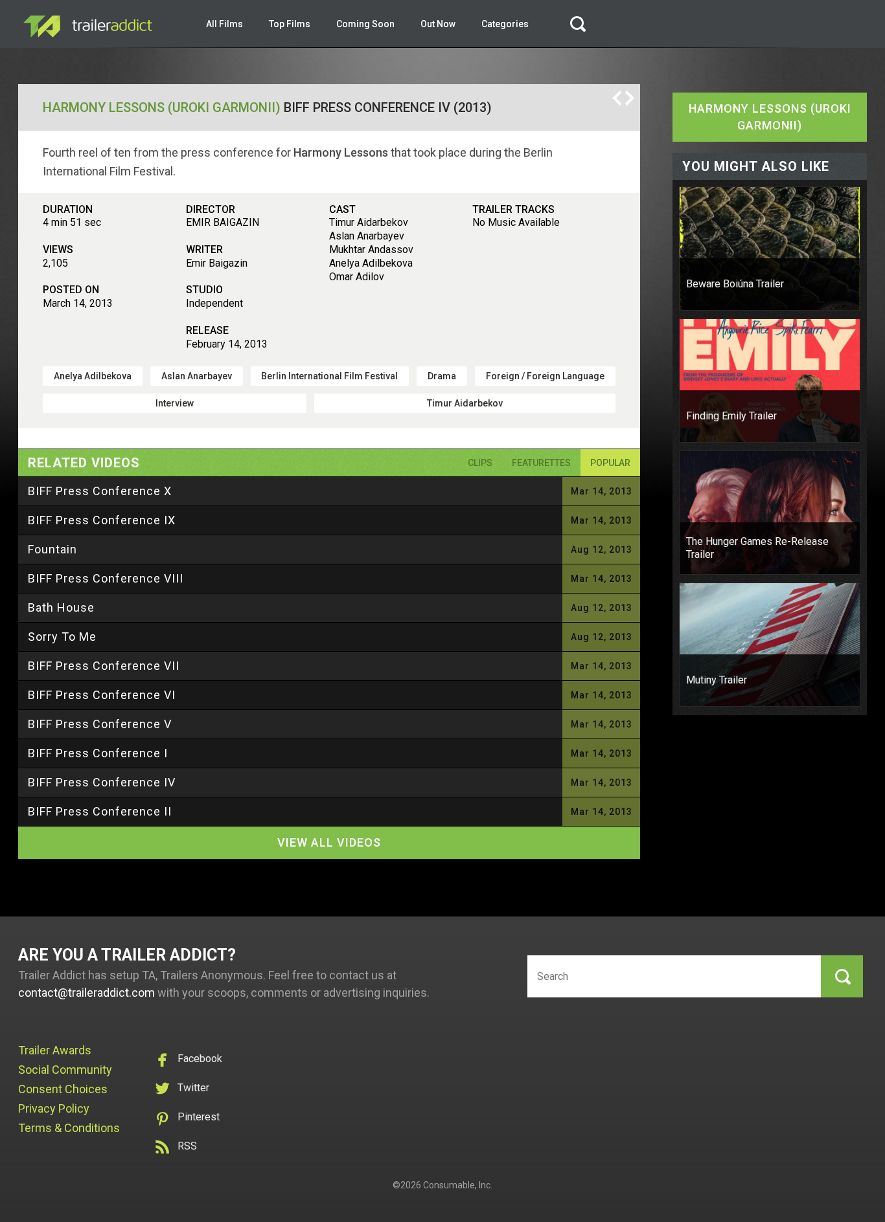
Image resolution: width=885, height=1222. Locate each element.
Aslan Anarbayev (196, 376)
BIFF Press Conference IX (102, 520)
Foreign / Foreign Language (545, 376)
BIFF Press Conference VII (103, 665)
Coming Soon (365, 24)
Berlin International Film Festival (329, 376)
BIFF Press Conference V (100, 724)
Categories (505, 24)
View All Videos (329, 842)
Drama (442, 376)
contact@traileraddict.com (86, 992)
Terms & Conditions (69, 1128)
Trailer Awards (54, 1050)
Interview (174, 403)
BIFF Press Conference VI (102, 695)
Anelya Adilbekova (93, 376)
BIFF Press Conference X (100, 491)
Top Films (289, 24)
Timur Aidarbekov (465, 403)
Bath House (61, 607)
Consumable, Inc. (457, 1185)
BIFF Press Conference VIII (105, 578)
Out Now (437, 24)
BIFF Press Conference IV (102, 782)
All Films (224, 24)
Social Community (65, 1069)
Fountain (52, 549)
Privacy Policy (53, 1108)
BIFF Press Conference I (98, 753)
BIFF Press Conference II (100, 811)
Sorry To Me (62, 636)
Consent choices (63, 1089)
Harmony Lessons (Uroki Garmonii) (162, 107)
